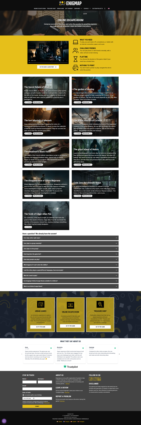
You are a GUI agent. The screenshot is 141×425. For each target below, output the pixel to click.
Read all (67, 383)
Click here (67, 392)
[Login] (105, 8)
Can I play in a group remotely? (33, 243)
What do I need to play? (30, 275)
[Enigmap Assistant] (4, 421)
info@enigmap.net (85, 418)
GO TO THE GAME (40, 327)
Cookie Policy (60, 418)
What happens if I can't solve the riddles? (36, 265)
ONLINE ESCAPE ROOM (40, 8)
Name (24, 379)
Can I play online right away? (32, 238)
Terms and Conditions (68, 418)
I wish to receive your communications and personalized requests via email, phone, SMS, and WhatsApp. (36, 402)
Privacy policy (47, 402)
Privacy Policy (55, 418)
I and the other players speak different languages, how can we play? (43, 270)
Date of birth (26, 392)
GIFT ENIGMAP (69, 8)
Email (24, 386)
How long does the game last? (32, 254)
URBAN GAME (60, 8)
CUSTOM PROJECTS (97, 8)
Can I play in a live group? (31, 248)
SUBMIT (37, 406)
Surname (41, 379)
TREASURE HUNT (51, 8)
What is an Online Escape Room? (33, 286)
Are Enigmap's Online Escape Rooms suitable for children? (41, 281)
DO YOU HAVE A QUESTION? (47, 67)
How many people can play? (32, 259)
